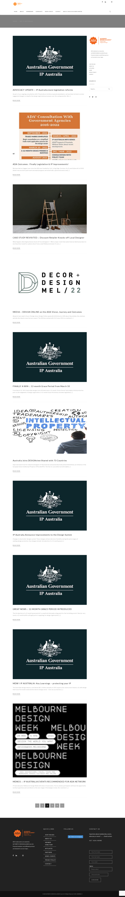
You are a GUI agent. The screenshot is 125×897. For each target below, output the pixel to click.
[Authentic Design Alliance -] (23, 4)
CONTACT (91, 74)
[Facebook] (102, 1)
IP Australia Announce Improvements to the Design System (42, 535)
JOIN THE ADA (92, 64)
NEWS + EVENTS (50, 856)
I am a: (91, 866)
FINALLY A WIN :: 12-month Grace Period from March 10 (41, 386)
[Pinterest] (108, 1)
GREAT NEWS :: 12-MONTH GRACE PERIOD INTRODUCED (42, 609)
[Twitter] (92, 96)
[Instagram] (111, 1)
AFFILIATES (91, 68)
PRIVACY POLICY (92, 72)
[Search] (109, 89)
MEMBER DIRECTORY (49, 843)
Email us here (108, 836)
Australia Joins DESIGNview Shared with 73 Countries (40, 460)
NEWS (90, 70)
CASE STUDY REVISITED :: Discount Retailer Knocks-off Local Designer (48, 237)
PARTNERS (48, 852)
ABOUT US (91, 66)
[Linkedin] (105, 1)
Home (15, 21)
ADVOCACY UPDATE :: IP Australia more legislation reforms (43, 90)
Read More (16, 100)
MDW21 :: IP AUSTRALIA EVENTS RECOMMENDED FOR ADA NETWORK (49, 781)
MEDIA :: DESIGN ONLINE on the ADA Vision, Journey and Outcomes (47, 312)
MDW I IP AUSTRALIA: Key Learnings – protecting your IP (42, 683)
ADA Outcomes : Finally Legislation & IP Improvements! (41, 164)
